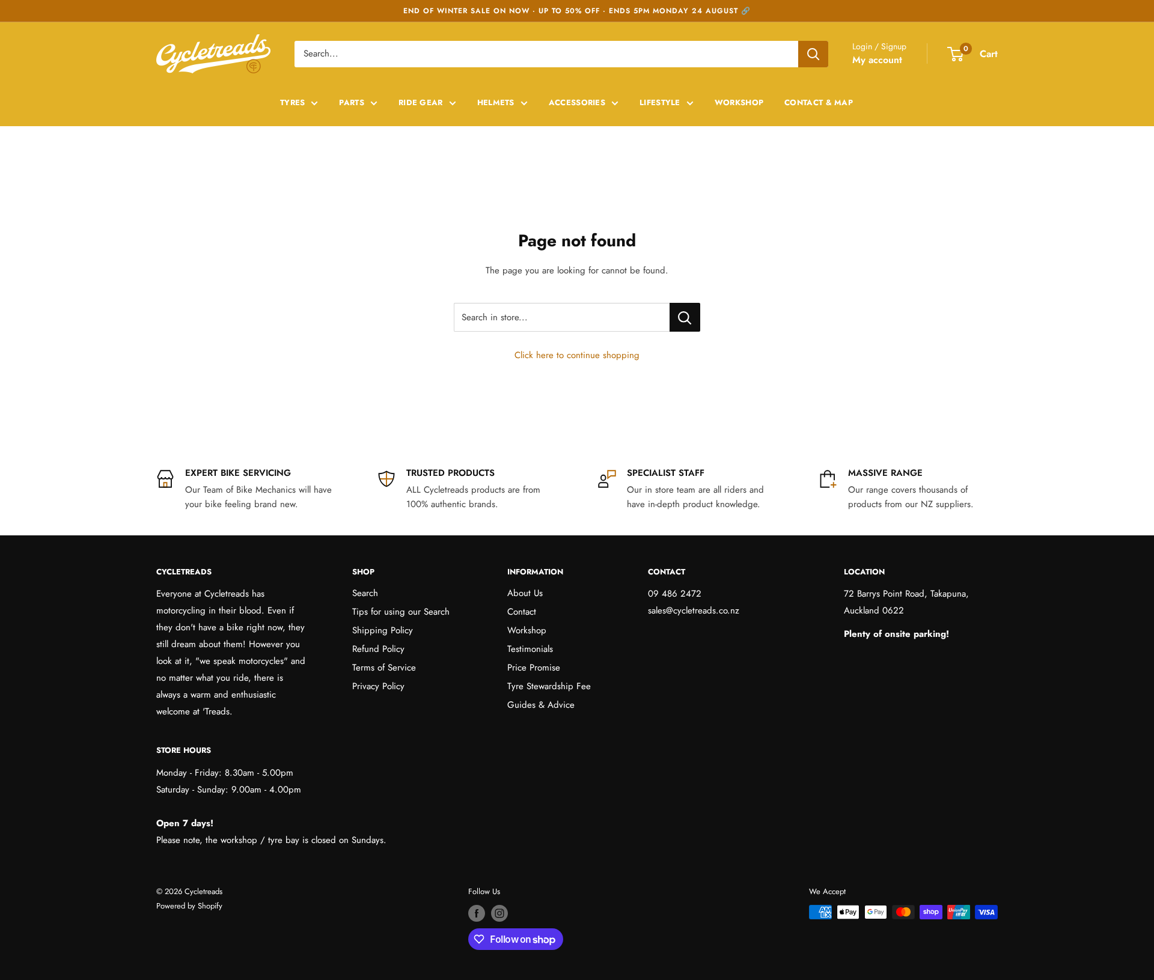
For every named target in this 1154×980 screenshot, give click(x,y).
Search (365, 593)
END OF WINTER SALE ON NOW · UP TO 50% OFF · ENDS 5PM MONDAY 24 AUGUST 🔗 (577, 10)
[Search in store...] (685, 317)
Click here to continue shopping (577, 355)
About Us (525, 593)
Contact (521, 611)
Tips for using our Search (401, 611)
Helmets (495, 102)
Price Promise (533, 667)
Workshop (739, 102)
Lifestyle (660, 102)
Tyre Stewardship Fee (549, 686)
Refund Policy (378, 649)
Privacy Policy (378, 686)
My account (877, 60)
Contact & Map (818, 102)
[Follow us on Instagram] (499, 913)
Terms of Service (384, 667)
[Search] (813, 54)
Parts (351, 102)
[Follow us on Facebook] (476, 913)
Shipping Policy (382, 630)
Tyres (292, 102)
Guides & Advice (541, 704)
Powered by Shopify (189, 906)
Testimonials (530, 649)
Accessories (577, 102)
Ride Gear (420, 102)
